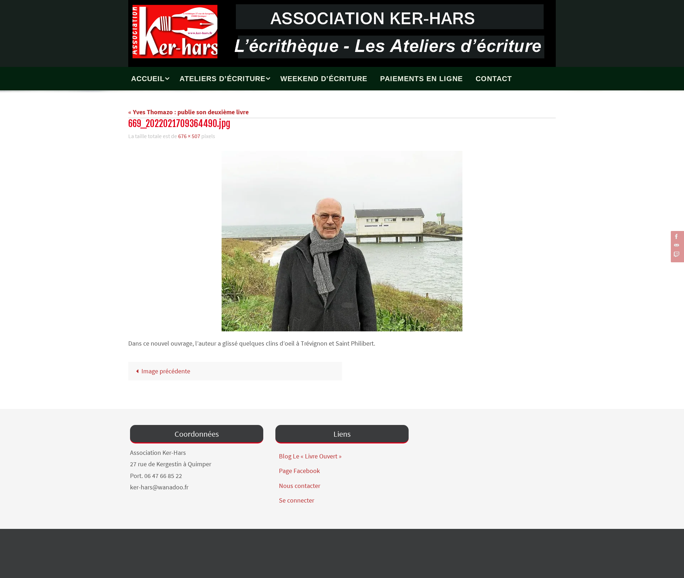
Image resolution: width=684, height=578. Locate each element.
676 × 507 (189, 136)
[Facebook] (676, 236)
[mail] (676, 245)
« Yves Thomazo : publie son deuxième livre (188, 112)
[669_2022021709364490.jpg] (342, 241)
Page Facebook (299, 471)
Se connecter (296, 500)
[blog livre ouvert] (676, 254)
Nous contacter (299, 486)
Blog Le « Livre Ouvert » (310, 456)
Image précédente (165, 371)
